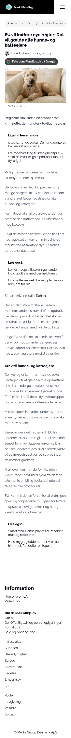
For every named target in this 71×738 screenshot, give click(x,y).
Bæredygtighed (16, 654)
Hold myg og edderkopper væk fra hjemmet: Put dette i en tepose (33, 543)
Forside (12, 23)
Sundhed (11, 648)
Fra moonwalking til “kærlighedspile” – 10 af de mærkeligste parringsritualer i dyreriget (35, 157)
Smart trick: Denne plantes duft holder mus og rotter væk (35, 533)
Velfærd (10, 708)
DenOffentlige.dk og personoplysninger (33, 622)
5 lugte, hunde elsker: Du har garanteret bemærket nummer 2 (36, 144)
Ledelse (10, 673)
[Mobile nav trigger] (62, 7)
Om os (9, 618)
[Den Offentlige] (29, 7)
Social (9, 714)
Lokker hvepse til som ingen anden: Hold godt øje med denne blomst (33, 271)
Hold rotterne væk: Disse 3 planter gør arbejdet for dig (35, 282)
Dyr (29, 23)
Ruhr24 (41, 296)
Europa (10, 660)
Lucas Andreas (20, 53)
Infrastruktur (14, 641)
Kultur (9, 686)
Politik (9, 695)
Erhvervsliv (13, 679)
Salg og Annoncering (20, 632)
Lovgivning (13, 702)
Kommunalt (13, 667)
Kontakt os (12, 627)
